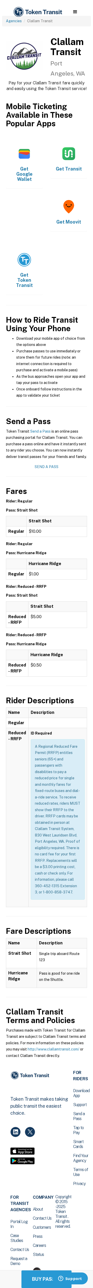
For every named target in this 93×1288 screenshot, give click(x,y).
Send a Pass (40, 431)
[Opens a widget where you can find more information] (70, 1278)
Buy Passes (46, 1279)
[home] (37, 12)
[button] (75, 12)
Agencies (14, 21)
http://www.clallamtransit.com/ (53, 1049)
